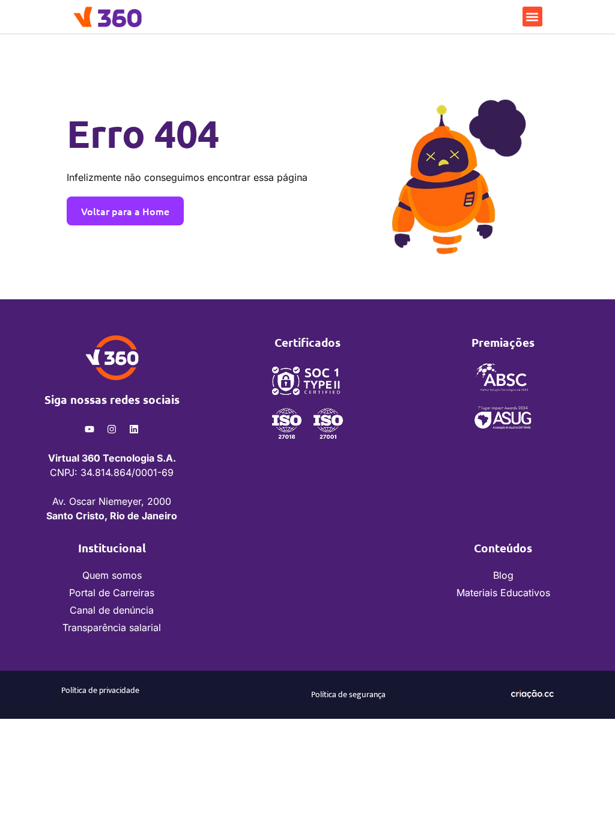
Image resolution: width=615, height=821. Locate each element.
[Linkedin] (134, 429)
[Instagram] (111, 429)
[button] (532, 16)
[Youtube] (89, 429)
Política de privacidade (100, 690)
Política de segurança (348, 694)
